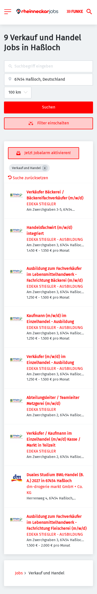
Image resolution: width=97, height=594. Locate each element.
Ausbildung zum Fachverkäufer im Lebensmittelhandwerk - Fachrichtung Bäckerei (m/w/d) (55, 274)
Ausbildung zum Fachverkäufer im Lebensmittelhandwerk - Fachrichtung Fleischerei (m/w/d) (57, 522)
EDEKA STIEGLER (41, 204)
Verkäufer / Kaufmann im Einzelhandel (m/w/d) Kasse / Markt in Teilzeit (53, 439)
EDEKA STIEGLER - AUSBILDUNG (55, 239)
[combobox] (48, 66)
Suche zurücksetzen (30, 177)
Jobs (19, 573)
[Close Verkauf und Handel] (45, 168)
